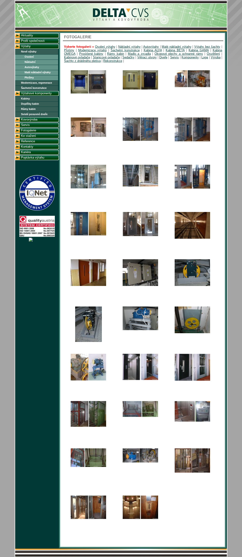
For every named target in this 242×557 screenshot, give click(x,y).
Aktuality (27, 35)
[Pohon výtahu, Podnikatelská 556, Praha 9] (140, 462)
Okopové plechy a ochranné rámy (179, 54)
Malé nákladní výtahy (38, 72)
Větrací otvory (147, 57)
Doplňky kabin (30, 103)
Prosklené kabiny (91, 54)
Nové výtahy (28, 51)
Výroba (215, 57)
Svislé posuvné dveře (34, 114)
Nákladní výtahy (129, 46)
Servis (25, 125)
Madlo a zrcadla (139, 54)
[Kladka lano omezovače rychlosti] (192, 332)
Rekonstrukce (112, 61)
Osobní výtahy (105, 46)
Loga (204, 57)
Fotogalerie (28, 130)
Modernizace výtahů (92, 50)
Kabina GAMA (199, 50)
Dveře (163, 57)
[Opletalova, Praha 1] (140, 235)
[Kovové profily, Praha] (140, 140)
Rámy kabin (28, 109)
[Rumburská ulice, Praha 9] (140, 379)
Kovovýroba (29, 119)
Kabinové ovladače (77, 57)
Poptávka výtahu (32, 157)
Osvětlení (213, 54)
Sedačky (128, 57)
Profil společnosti (33, 41)
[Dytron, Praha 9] (88, 93)
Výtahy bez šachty (207, 46)
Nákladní (30, 61)
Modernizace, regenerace (36, 82)
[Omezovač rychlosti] (192, 285)
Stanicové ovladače (106, 57)
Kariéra (26, 152)
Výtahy (26, 46)
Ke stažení (28, 136)
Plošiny (29, 77)
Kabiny (25, 98)
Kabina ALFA (153, 50)
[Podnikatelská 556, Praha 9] (88, 426)
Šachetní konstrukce (34, 87)
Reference (28, 141)
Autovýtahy (32, 67)
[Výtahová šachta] (192, 238)
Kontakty (27, 146)
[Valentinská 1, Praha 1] (192, 472)
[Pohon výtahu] (140, 329)
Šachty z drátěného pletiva (82, 61)
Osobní (29, 56)
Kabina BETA (175, 50)
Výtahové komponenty (36, 93)
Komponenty (190, 57)
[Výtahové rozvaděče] (140, 285)
